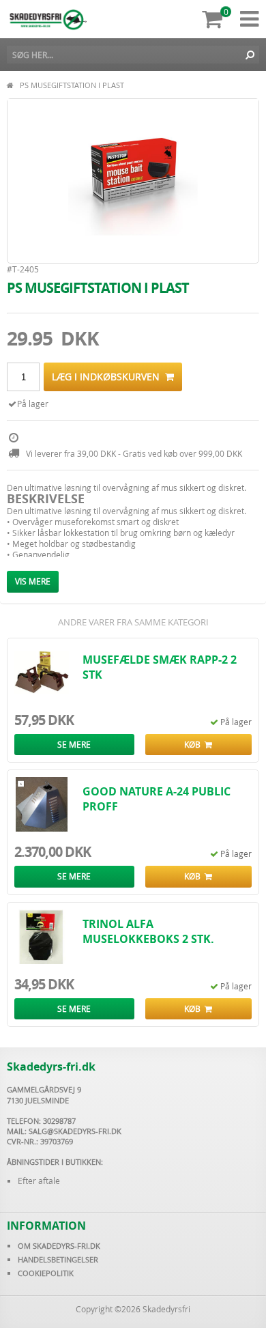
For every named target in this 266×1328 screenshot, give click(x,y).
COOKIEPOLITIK (46, 1273)
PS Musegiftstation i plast (72, 85)
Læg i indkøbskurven (108, 376)
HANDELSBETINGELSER (58, 1259)
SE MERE (74, 744)
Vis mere (32, 581)
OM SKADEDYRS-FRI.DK (59, 1246)
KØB (194, 744)
